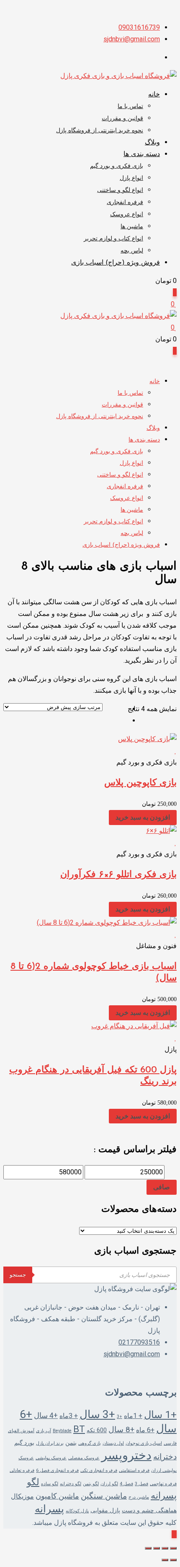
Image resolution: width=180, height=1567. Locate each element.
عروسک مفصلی (84, 1458)
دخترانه (165, 1456)
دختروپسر (126, 1455)
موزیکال (22, 1496)
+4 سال (46, 1415)
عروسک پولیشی (51, 1458)
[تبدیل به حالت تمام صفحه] (165, 1548)
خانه (154, 94)
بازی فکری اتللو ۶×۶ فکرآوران (118, 875)
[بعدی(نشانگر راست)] (165, 1560)
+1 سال (160, 1414)
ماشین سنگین (104, 1496)
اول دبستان (113, 1443)
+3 (119, 1416)
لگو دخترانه (70, 1483)
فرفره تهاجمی (163, 1483)
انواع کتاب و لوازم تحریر (113, 239)
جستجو (18, 1275)
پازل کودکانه (77, 1511)
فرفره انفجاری (125, 202)
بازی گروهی (89, 1443)
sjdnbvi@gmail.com (131, 39)
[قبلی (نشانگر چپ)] (173, 1560)
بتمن (71, 1442)
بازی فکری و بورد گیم (116, 166)
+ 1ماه (133, 1416)
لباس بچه (132, 251)
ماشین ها (132, 227)
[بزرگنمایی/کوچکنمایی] (173, 1548)
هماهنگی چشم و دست (149, 1510)
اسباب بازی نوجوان (144, 1443)
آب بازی (43, 1430)
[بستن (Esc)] (148, 1548)
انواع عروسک (126, 215)
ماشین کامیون (57, 1496)
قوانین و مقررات (122, 119)
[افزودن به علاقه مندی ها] (173, 750)
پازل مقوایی (105, 1510)
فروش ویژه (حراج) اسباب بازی (115, 263)
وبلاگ (152, 142)
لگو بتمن (91, 1483)
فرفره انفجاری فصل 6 (57, 1470)
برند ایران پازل (50, 1443)
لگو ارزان (109, 1483)
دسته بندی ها (141, 154)
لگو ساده (49, 1483)
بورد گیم (24, 1442)
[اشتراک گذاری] (156, 1548)
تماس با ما (130, 106)
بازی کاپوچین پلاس (140, 783)
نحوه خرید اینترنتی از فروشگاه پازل (99, 131)
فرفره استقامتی (134, 1470)
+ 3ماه (68, 1416)
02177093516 (139, 1342)
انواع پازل (131, 178)
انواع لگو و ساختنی (120, 190)
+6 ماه (145, 1430)
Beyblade (62, 1430)
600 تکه (97, 1430)
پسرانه (49, 1509)
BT (79, 1429)
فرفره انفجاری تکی (98, 1470)
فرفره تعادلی (22, 1470)
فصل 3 (141, 1483)
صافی (161, 1187)
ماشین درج (139, 1497)
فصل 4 (126, 1483)
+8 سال (121, 1429)
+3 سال (97, 1414)
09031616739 (139, 27)
